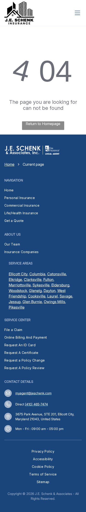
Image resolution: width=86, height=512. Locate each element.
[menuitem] (43, 190)
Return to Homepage (43, 123)
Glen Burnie (32, 301)
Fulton (48, 279)
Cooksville (36, 296)
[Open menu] (77, 13)
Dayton (49, 290)
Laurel (52, 296)
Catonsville (56, 274)
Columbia (37, 274)
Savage (66, 296)
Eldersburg (60, 285)
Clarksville (33, 279)
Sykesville (41, 285)
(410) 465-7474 (36, 404)
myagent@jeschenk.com (33, 393)
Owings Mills (54, 301)
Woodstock (18, 290)
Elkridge (15, 279)
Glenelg (35, 290)
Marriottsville (20, 285)
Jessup (15, 301)
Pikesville (17, 307)
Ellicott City (18, 274)
